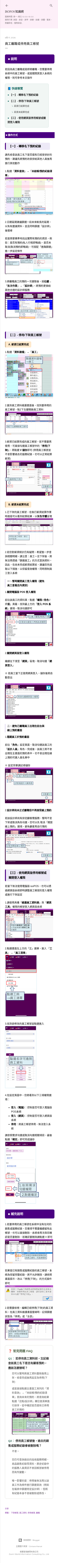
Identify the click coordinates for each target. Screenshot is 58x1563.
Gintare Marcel (35, 1546)
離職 (38, 1513)
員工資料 (23, 1513)
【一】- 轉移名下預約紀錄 (24, 95)
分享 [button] (7, 1508)
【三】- (14, 118)
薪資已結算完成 (21, 106)
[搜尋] (51, 5)
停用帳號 (31, 1513)
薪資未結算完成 (21, 112)
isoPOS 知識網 (14, 11)
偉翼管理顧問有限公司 (29, 1552)
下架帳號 (14, 1513)
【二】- (14, 101)
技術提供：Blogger (31, 1540)
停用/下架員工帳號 (29, 101)
